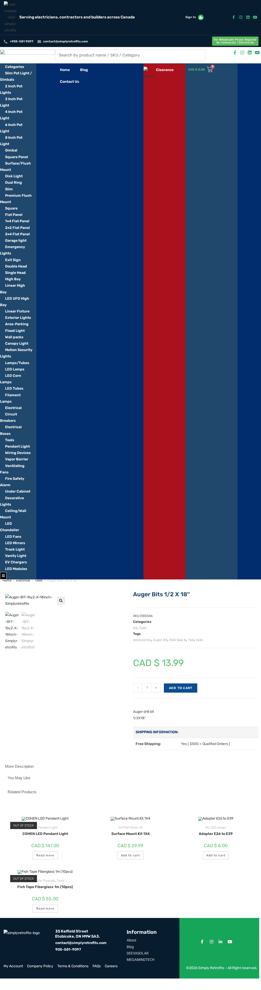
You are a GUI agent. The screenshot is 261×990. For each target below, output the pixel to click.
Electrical (13, 408)
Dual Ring (13, 182)
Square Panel (16, 157)
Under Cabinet (17, 491)
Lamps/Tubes (17, 363)
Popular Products (43, 880)
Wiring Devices (18, 453)
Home (65, 70)
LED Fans (13, 536)
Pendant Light (17, 446)
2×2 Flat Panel (17, 228)
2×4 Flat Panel (17, 234)
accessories (142, 640)
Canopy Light (16, 343)
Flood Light (15, 331)
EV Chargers (16, 562)
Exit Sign (13, 260)
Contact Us (69, 81)
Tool (191, 640)
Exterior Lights (18, 318)
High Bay (13, 279)
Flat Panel (13, 215)
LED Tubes (14, 388)
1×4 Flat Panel (17, 221)
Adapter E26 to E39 (216, 834)
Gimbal (11, 150)
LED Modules (16, 569)
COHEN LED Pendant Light (45, 834)
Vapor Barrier (16, 459)
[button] (61, 601)
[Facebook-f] (233, 17)
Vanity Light (15, 556)
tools (199, 640)
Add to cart (180, 688)
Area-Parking (17, 324)
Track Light (15, 549)
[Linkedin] (248, 17)
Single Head (15, 273)
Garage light (16, 240)
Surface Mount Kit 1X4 (130, 834)
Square (11, 208)
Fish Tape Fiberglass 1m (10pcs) (45, 887)
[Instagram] (240, 17)
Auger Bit (160, 640)
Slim (9, 189)
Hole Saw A (177, 640)
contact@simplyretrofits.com (81, 943)
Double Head (16, 266)
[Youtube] (255, 17)
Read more (45, 855)
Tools (9, 440)
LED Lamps (14, 369)
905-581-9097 (68, 949)
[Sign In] (201, 17)
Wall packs (14, 337)
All (135, 628)
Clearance (165, 70)
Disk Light (14, 176)
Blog (84, 70)
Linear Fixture (17, 311)
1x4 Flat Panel (128, 827)
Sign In (190, 17)
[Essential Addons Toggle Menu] (3, 575)
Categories (14, 67)
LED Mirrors (15, 543)
